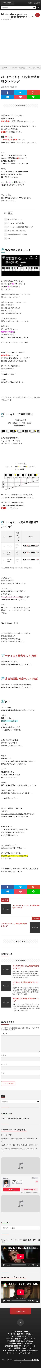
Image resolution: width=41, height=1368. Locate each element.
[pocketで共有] (20, 97)
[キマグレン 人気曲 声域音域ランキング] (6, 986)
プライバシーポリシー (27, 1353)
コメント (4, 1033)
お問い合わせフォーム (20, 1331)
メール (4, 1064)
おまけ (8, 238)
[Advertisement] (20, 41)
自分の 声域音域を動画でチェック (20, 1348)
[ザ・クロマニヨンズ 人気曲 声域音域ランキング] (6, 970)
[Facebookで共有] (7, 92)
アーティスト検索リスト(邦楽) (15, 231)
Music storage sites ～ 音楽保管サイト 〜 (17, 15)
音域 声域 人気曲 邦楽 (10, 87)
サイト (3, 1073)
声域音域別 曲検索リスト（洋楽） (20, 1343)
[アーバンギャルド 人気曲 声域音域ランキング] (35, 927)
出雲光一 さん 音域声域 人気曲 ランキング (15, 1118)
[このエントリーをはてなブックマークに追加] (7, 97)
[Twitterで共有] (20, 92)
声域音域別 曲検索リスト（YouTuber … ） (20, 1346)
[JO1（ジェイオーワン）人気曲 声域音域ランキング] (6, 909)
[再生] (4, 1265)
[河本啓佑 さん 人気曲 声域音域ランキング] (6, 1002)
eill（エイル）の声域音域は (14, 223)
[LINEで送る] (33, 97)
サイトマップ (11, 1353)
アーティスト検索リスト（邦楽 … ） (20, 1334)
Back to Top (21, 1311)
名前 (3, 1055)
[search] (34, 7)
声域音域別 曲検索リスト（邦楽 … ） (20, 1341)
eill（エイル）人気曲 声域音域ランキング (19, 227)
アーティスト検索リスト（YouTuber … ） (21, 1339)
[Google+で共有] (33, 92)
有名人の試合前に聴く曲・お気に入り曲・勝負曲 (20, 1351)
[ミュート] (33, 1265)
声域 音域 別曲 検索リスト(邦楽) (16, 234)
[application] (20, 1256)
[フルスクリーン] (37, 1265)
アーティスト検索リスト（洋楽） (20, 1336)
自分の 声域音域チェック (14, 219)
